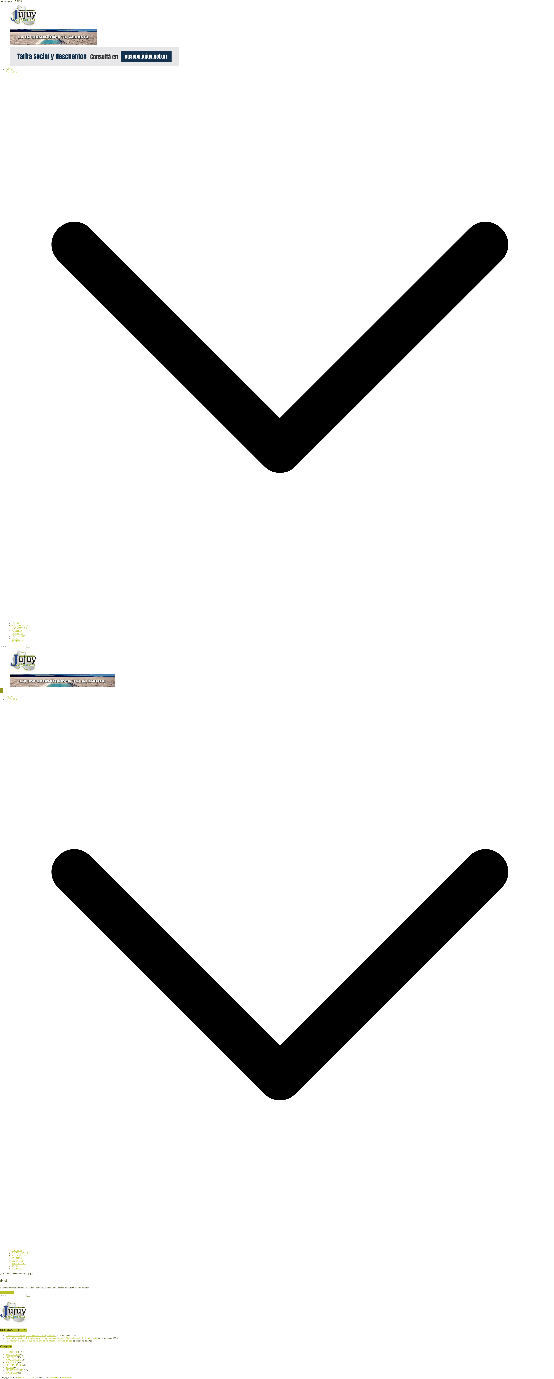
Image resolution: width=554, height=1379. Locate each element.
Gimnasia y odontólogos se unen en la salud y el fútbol (31, 1335)
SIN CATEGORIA (14, 1370)
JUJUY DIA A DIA (26, 1377)
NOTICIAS (11, 72)
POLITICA (17, 631)
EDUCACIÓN (19, 636)
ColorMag (54, 1377)
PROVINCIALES (20, 625)
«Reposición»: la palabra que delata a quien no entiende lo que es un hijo (39, 1340)
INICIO (9, 69)
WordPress (66, 1377)
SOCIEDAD (18, 641)
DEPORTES (17, 633)
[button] (280, 620)
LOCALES (17, 623)
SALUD (15, 638)
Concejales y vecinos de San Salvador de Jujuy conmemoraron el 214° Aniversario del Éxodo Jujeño (52, 1338)
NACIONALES (19, 628)
